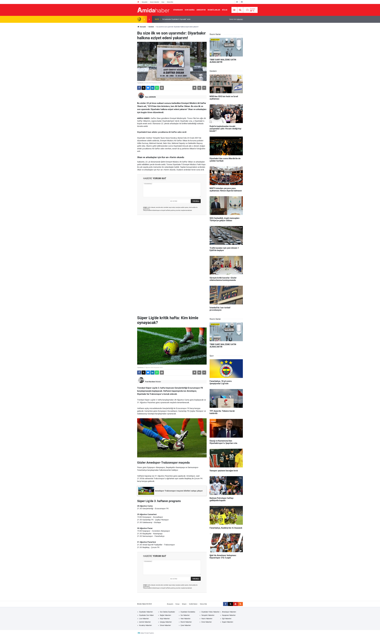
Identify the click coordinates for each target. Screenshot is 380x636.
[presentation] (144, 19)
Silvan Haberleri (165, 625)
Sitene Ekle (170, 2)
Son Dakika (190, 10)
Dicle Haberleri (206, 622)
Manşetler (144, 2)
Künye (178, 604)
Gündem (151, 27)
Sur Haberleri (185, 615)
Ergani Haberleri (227, 622)
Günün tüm (236, 19)
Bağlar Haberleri (165, 615)
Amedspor (201, 10)
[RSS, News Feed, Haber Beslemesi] (240, 604)
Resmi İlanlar (214, 10)
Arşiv (163, 2)
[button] (194, 88)
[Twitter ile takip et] (230, 604)
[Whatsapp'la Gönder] (157, 88)
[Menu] (234, 10)
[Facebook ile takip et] (225, 604)
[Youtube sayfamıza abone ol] (235, 604)
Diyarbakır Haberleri (146, 612)
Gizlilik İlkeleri (193, 604)
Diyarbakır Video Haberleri (210, 612)
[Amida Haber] (153, 10)
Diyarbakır (178, 10)
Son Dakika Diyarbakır (167, 612)
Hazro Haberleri (206, 619)
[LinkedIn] (152, 88)
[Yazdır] (162, 88)
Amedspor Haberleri (229, 612)
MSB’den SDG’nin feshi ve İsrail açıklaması (177, 19)
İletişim (184, 604)
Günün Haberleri (154, 2)
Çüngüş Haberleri (166, 622)
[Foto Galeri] (242, 2)
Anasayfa (143, 27)
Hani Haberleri (185, 619)
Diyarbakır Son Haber (146, 615)
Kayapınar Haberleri (229, 615)
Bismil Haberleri (186, 622)
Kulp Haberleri (165, 619)
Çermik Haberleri (145, 622)
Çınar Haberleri (186, 625)
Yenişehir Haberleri (207, 615)
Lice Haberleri (144, 619)
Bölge (224, 10)
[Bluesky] (148, 88)
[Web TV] (237, 2)
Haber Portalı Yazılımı (147, 633)
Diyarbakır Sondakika (188, 612)
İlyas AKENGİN (150, 97)
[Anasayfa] (138, 2)
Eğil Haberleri (226, 619)
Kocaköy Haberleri (145, 625)
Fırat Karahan (150, 382)
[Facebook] (139, 88)
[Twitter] (144, 88)
